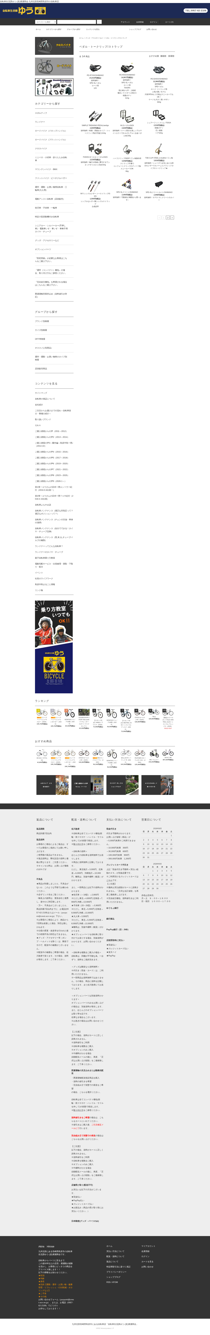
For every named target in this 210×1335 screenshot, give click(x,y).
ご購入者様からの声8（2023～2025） (52, 475)
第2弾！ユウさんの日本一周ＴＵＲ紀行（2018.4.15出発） (54, 497)
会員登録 (140, 22)
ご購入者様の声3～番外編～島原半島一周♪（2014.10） (54, 444)
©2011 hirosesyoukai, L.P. (105, 1328)
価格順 (163, 56)
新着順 (171, 56)
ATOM (115, 1282)
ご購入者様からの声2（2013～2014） (52, 437)
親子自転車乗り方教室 (45, 558)
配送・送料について (115, 1256)
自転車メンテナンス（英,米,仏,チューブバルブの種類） (54, 538)
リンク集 (39, 590)
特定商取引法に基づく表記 (118, 1267)
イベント (39, 572)
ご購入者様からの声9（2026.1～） (50, 481)
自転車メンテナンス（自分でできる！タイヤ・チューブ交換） (54, 530)
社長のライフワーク (44, 578)
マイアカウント (148, 1246)
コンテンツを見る (93, 29)
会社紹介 (39, 405)
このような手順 (51, 887)
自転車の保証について (45, 399)
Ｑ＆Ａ (38, 425)
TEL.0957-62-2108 (195, 10)
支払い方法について (115, 1251)
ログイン (154, 22)
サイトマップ (41, 393)
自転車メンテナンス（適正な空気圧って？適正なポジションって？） (54, 512)
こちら (74, 1139)
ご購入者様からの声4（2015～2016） (52, 452)
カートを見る (147, 1261)
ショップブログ (135, 29)
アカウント (125, 22)
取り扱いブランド (43, 419)
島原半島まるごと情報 (45, 584)
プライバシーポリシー (116, 1272)
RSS (108, 1282)
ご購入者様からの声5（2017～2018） (52, 458)
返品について (112, 1261)
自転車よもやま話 (43, 505)
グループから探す (74, 29)
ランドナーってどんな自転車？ (49, 546)
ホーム (38, 29)
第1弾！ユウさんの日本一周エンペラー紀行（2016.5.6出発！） (53, 488)
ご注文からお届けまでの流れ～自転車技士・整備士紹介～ (53, 412)
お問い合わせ (151, 29)
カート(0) (169, 22)
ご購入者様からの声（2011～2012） (51, 431)
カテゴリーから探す (54, 29)
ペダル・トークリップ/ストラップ (116, 38)
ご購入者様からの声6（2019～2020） (52, 463)
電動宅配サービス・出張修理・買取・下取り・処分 (54, 565)
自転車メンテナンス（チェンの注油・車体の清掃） (54, 521)
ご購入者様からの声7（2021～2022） (52, 469)
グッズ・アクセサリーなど (94, 38)
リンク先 (46, 894)
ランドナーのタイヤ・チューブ (49, 552)
